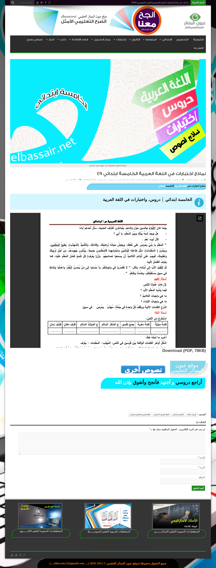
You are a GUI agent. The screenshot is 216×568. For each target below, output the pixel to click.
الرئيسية (198, 39)
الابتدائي (168, 180)
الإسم (202, 457)
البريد (202, 467)
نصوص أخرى (143, 369)
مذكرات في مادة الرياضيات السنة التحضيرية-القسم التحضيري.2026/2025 (158, 2)
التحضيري (182, 39)
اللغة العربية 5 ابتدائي (161, 414)
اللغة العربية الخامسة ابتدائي (140, 414)
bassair (189, 180)
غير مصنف (112, 180)
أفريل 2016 (191, 414)
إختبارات (175, 180)
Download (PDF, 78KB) (184, 350)
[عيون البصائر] (195, 27)
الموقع (202, 477)
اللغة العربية (130, 180)
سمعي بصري (34, 39)
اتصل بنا (198, 48)
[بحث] (12, 2)
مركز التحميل (102, 180)
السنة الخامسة (141, 180)
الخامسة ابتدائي (152, 180)
